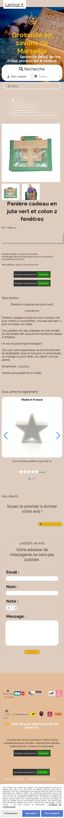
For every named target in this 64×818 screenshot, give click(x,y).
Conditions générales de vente (41, 779)
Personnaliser (11, 813)
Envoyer (33, 652)
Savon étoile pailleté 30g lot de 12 (32, 461)
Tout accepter (52, 813)
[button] (29, 478)
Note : (12, 601)
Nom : (12, 586)
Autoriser (43, 274)
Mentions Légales (14, 779)
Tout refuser (31, 813)
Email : (12, 572)
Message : (16, 616)
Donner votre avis (51, 524)
